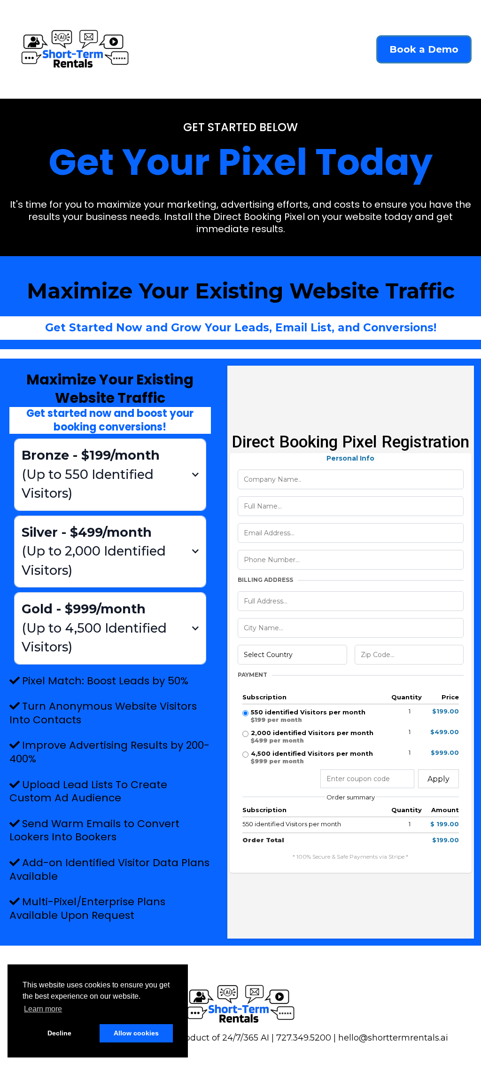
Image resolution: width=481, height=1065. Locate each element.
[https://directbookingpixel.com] (74, 49)
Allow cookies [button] (136, 1033)
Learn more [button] (43, 1009)
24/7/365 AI (245, 1038)
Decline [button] (59, 1033)
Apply (438, 779)
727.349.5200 (305, 1038)
